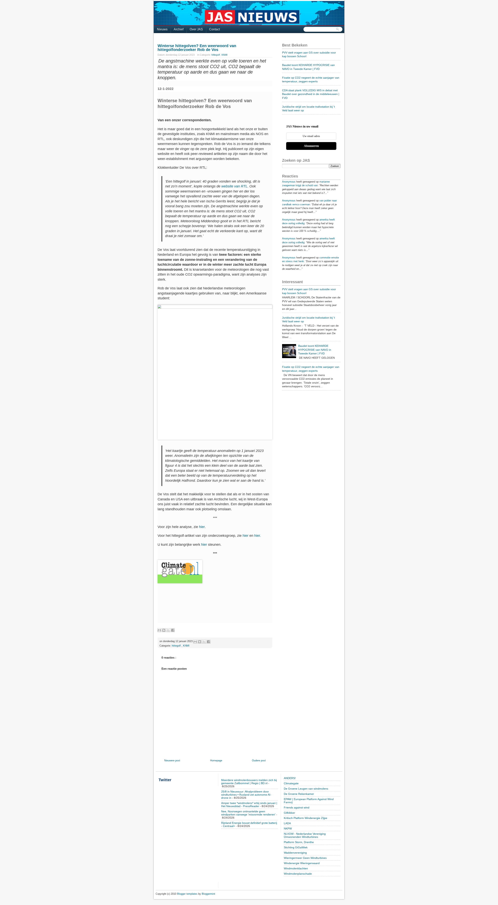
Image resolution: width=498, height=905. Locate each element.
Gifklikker (289, 812)
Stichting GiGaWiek (296, 847)
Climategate (291, 783)
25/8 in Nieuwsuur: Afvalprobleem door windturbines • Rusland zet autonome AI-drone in (246, 794)
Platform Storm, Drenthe (299, 842)
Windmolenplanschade (298, 873)
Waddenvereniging (295, 852)
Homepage (216, 760)
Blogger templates (187, 893)
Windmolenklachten (296, 868)
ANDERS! (290, 778)
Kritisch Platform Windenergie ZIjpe (305, 818)
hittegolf (215, 55)
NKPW (288, 828)
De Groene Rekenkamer (299, 793)
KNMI (224, 55)
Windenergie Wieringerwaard (302, 863)
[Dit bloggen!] (164, 630)
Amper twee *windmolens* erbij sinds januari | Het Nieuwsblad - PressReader (249, 804)
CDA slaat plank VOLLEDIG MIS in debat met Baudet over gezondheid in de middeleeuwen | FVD (310, 94)
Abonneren (311, 146)
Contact (214, 29)
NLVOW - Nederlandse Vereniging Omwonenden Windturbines (305, 835)
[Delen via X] (168, 630)
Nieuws (162, 29)
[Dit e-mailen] (159, 630)
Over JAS (196, 29)
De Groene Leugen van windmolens (306, 788)
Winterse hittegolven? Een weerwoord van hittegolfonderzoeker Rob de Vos (197, 48)
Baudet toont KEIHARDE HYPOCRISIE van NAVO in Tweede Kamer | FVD (314, 349)
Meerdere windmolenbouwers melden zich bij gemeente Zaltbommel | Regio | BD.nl (249, 781)
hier (202, 527)
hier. (257, 536)
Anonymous (288, 181)
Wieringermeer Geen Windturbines (305, 857)
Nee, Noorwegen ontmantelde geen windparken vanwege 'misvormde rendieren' (248, 813)
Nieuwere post (172, 760)
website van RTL (234, 186)
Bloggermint (208, 893)
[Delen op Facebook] (173, 630)
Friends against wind (296, 807)
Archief (178, 29)
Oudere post (259, 760)
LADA (287, 823)
